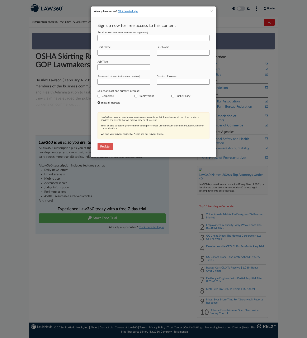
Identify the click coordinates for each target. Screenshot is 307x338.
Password (119, 76)
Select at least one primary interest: (119, 91)
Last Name (163, 47)
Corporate (108, 96)
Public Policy (183, 96)
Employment (146, 96)
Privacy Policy (156, 134)
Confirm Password (167, 76)
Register (105, 146)
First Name (104, 47)
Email (123, 32)
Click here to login (128, 11)
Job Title (103, 62)
